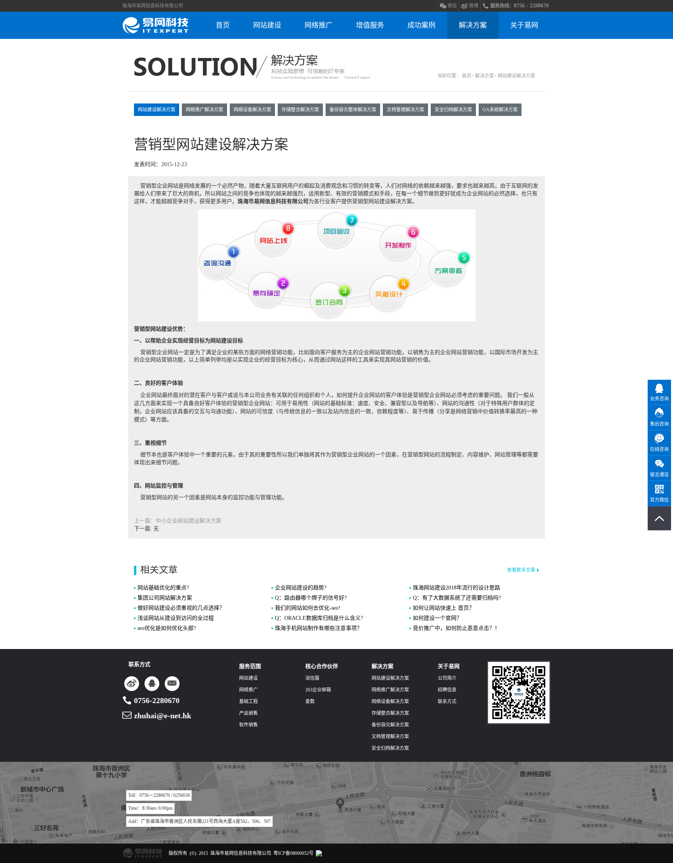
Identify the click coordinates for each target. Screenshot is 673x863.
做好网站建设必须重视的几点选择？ (181, 608)
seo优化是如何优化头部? (166, 628)
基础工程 (248, 701)
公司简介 (447, 678)
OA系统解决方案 (500, 109)
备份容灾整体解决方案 (352, 109)
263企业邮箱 (318, 690)
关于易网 (524, 25)
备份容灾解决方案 (390, 725)
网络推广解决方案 (204, 109)
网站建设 (267, 25)
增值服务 (370, 25)
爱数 (310, 701)
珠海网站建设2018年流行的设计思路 (456, 588)
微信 (452, 6)
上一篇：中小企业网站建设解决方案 (177, 521)
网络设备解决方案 (252, 109)
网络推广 (319, 25)
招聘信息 (447, 690)
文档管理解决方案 (405, 109)
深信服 (312, 678)
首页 (223, 25)
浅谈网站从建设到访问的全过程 (175, 618)
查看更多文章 (521, 570)
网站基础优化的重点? (163, 588)
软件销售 (248, 725)
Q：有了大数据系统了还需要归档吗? (457, 598)
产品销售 (248, 713)
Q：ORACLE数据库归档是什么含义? (319, 618)
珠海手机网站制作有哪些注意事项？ (318, 628)
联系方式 (447, 701)
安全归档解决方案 (453, 109)
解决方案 (473, 25)
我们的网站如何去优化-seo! (307, 608)
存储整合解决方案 (300, 109)
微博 (473, 6)
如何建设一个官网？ (437, 618)
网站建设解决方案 (156, 109)
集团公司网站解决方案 (164, 598)
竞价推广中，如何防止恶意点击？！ (456, 628)
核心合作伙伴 (321, 666)
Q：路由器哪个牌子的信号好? (311, 598)
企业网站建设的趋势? (300, 588)
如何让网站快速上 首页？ (443, 608)
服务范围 (250, 666)
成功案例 (421, 25)
